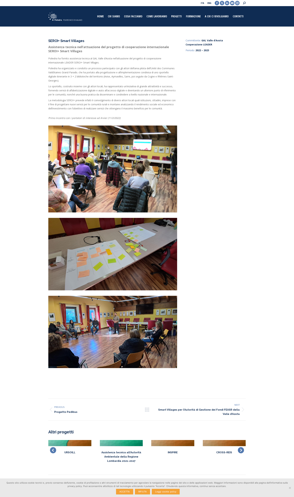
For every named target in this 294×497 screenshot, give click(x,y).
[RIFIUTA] (289, 488)
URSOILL (69, 452)
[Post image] (69, 443)
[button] (53, 450)
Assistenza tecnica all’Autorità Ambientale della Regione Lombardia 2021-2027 (121, 456)
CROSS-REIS (224, 452)
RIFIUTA (142, 491)
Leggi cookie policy (165, 491)
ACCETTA (124, 491)
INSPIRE (173, 452)
